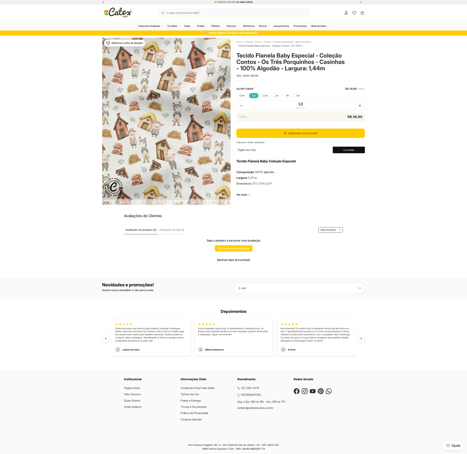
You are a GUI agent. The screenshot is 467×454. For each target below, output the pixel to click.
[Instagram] (305, 391)
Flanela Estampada (283, 42)
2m (277, 95)
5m (298, 95)
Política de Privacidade (194, 413)
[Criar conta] (359, 288)
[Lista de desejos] (354, 13)
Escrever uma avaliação (233, 248)
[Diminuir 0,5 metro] (241, 105)
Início (239, 42)
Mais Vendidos (303, 42)
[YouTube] (313, 391)
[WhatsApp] (329, 391)
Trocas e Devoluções (194, 406)
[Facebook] (297, 391)
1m (253, 95)
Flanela (267, 42)
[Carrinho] (362, 13)
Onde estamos (133, 406)
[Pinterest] (321, 391)
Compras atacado (191, 419)
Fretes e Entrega (191, 400)
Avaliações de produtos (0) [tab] (141, 229)
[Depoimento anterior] (105, 338)
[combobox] (229, 12)
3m (287, 95)
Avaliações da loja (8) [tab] (171, 229)
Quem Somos (132, 400)
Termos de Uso (190, 394)
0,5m (242, 95)
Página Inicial (132, 388)
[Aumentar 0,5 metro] (360, 105)
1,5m (265, 95)
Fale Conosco (132, 394)
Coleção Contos (253, 42)
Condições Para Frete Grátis (198, 388)
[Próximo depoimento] (361, 338)
